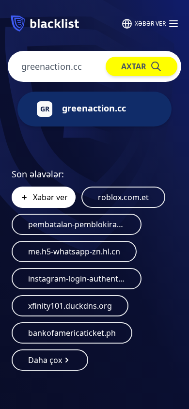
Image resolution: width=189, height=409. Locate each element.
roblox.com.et (123, 197)
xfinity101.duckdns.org (70, 305)
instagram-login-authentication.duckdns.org (76, 278)
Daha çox (45, 360)
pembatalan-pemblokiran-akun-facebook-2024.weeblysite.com (76, 224)
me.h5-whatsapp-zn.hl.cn (74, 251)
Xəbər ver (150, 23)
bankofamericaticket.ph (72, 333)
